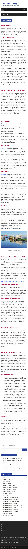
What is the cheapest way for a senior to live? (13, 458)
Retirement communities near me (10, 511)
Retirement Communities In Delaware (11, 501)
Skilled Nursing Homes (8, 515)
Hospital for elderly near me (9, 491)
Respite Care (5, 495)
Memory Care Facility (7, 493)
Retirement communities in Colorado (11, 499)
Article (4, 477)
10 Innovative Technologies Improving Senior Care (14, 468)
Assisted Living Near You (8, 479)
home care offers (5, 222)
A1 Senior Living (10, 4)
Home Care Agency (7, 483)
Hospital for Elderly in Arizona (9, 485)
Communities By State (8, 481)
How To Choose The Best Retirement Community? (12, 281)
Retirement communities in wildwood (11, 509)
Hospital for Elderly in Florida (9, 489)
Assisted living (4, 148)
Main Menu (5, 14)
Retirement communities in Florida (10, 503)
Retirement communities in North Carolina (12, 505)
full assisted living (8, 59)
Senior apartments (5, 123)
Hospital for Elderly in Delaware (10, 487)
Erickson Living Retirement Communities (12, 470)
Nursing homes (4, 174)
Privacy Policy (4, 524)
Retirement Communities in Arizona (11, 497)
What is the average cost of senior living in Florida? (14, 464)
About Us (3, 530)
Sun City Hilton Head (7, 466)
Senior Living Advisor (7, 513)
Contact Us (3, 528)
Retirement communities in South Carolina (12, 507)
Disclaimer (3, 526)
